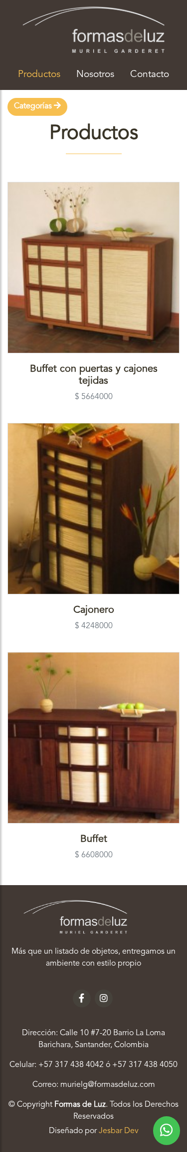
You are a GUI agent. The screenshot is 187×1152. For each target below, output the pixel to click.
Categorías (34, 106)
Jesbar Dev (119, 1131)
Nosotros (95, 75)
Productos (43, 74)
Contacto (149, 75)
